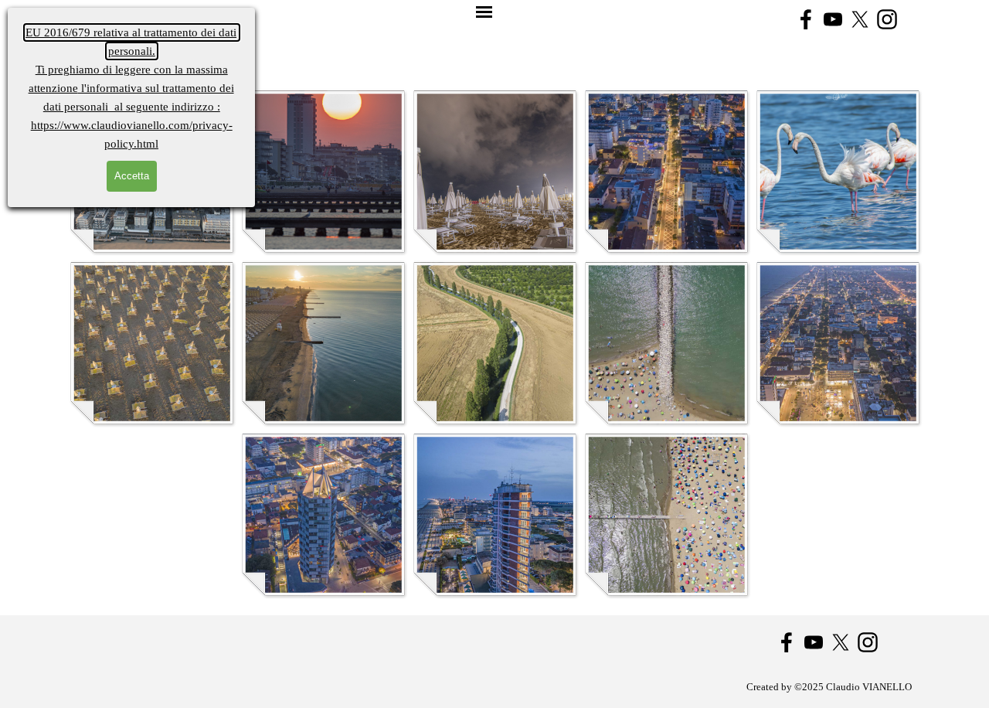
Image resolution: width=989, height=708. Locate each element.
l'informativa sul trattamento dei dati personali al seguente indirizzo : (131, 88)
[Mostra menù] (484, 13)
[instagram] (887, 19)
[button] (323, 171)
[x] (860, 19)
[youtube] (833, 19)
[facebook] (805, 19)
